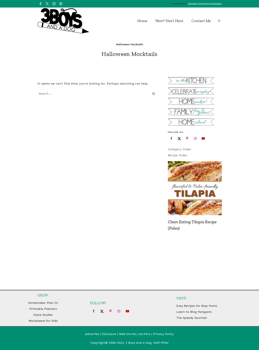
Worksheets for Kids (43, 321)
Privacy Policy (163, 334)
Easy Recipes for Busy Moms (196, 306)
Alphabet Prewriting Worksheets (205, 3)
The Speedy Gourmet (191, 318)
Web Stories (127, 334)
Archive (144, 334)
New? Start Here (169, 20)
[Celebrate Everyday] (195, 91)
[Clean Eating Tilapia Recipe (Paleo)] (195, 188)
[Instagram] (54, 4)
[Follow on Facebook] (171, 138)
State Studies (43, 315)
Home (142, 20)
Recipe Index (177, 155)
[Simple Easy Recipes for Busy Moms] (195, 81)
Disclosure (109, 334)
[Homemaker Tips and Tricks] (195, 102)
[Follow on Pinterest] (187, 138)
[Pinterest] (61, 4)
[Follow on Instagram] (195, 138)
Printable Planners (43, 309)
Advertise (92, 334)
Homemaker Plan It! (43, 303)
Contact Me (201, 20)
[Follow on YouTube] (203, 138)
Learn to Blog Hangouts (194, 312)
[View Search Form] (219, 21)
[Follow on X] (179, 138)
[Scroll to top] (252, 338)
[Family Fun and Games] (195, 112)
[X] (47, 4)
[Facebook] (40, 4)
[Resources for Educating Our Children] (195, 122)
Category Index (179, 149)
